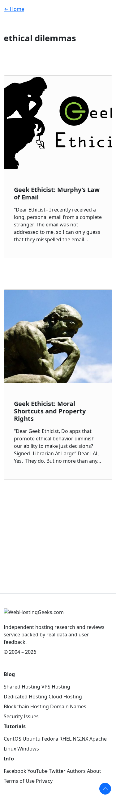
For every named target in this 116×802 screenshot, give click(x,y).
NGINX (80, 738)
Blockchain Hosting (26, 706)
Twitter (57, 771)
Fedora (50, 738)
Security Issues (21, 716)
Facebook (15, 771)
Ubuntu (32, 738)
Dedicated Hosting (25, 696)
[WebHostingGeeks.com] (34, 615)
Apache (98, 738)
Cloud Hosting (65, 696)
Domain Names (68, 706)
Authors (76, 771)
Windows (28, 748)
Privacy (44, 780)
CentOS (12, 738)
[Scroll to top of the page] (105, 789)
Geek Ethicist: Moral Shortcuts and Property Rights (50, 411)
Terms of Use (19, 780)
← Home (14, 9)
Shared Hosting (22, 686)
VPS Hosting (55, 686)
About (94, 771)
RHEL (65, 738)
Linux (10, 748)
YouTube (38, 771)
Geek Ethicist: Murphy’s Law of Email (57, 193)
